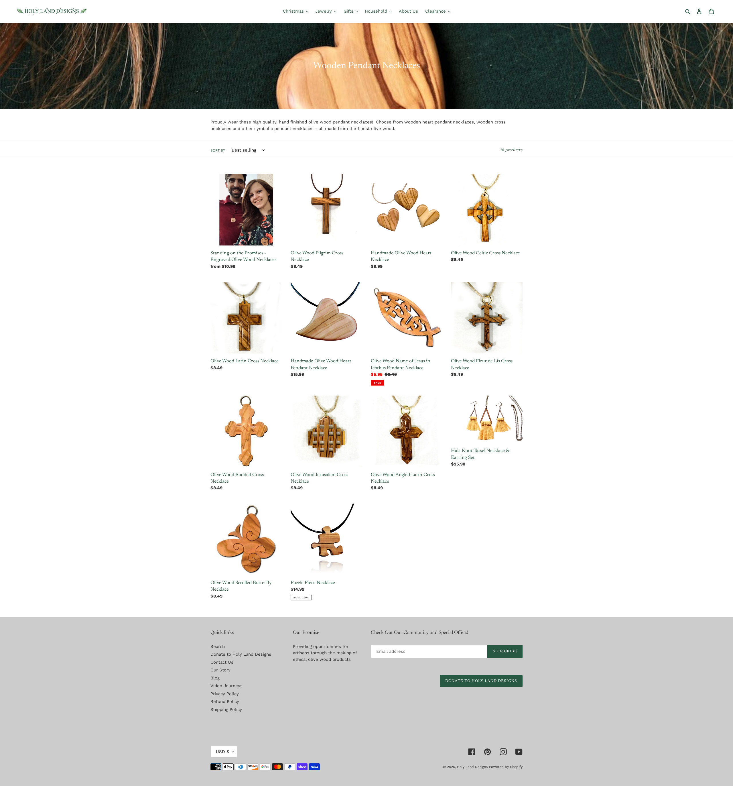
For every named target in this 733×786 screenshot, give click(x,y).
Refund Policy (224, 701)
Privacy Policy (224, 693)
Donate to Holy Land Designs (240, 654)
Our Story (220, 670)
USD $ (222, 751)
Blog (215, 678)
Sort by (217, 150)
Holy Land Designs (472, 767)
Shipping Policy (226, 709)
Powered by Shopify (506, 767)
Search (217, 646)
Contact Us (221, 662)
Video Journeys (226, 685)
